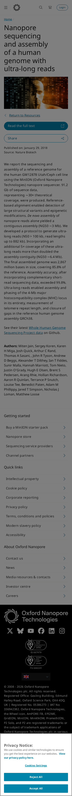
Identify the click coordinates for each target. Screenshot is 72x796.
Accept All (36, 788)
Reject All (36, 777)
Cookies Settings (36, 765)
